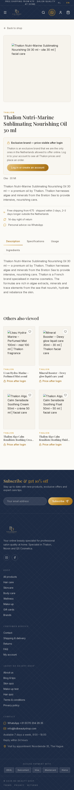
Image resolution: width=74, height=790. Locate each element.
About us (8, 672)
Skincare (8, 587)
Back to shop (14, 28)
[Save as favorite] (30, 332)
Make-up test (11, 688)
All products (10, 576)
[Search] (43, 12)
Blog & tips (9, 678)
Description (13, 241)
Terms (7, 785)
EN (68, 3)
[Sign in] (60, 12)
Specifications (35, 241)
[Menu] (5, 12)
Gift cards (8, 609)
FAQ (5, 649)
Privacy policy (11, 705)
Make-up (8, 604)
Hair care (8, 582)
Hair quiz (8, 694)
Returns (7, 643)
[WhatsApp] (52, 12)
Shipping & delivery (14, 638)
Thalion (8, 112)
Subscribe (58, 501)
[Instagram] (6, 557)
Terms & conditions (14, 699)
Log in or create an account (27, 167)
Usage (55, 241)
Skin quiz (8, 683)
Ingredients (13, 250)
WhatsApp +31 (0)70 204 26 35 (25, 723)
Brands (7, 615)
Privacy (19, 785)
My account (10, 654)
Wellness (8, 598)
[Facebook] (15, 557)
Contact (7, 632)
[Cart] (68, 12)
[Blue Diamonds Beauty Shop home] (17, 12)
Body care (9, 593)
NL (59, 3)
